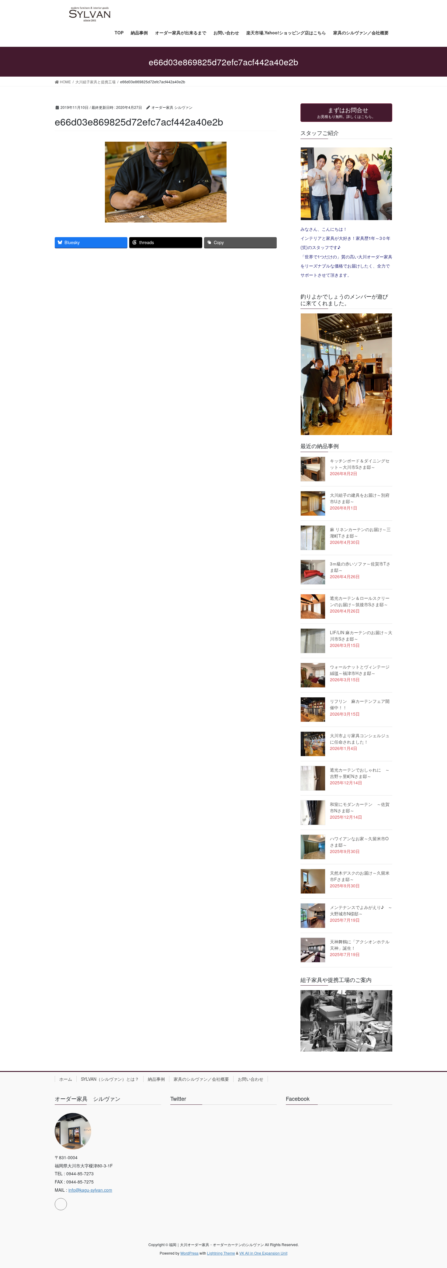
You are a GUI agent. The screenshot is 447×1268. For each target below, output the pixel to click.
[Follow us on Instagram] (61, 1204)
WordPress (189, 1253)
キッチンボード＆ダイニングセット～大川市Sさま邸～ (360, 464)
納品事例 (156, 1079)
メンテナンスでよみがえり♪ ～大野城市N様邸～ (361, 910)
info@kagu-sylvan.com (90, 1190)
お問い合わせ (250, 1079)
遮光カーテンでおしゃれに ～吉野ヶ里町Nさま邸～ (360, 773)
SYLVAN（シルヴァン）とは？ (110, 1079)
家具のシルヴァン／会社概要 (201, 1079)
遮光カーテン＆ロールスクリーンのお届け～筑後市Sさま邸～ (360, 601)
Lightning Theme (221, 1253)
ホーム (65, 1079)
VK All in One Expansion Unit (263, 1253)
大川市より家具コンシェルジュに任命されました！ (360, 738)
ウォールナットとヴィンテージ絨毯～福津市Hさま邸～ (360, 670)
